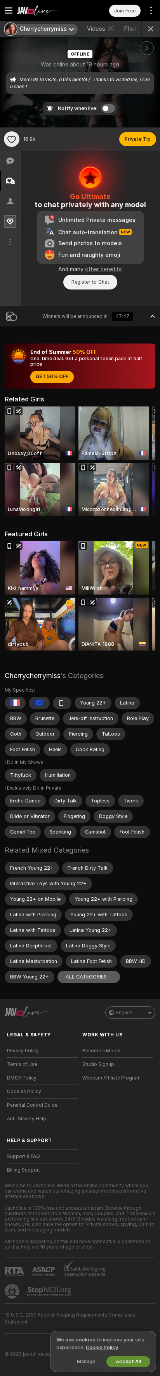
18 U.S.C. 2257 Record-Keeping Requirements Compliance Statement (70, 1318)
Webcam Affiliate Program (111, 1078)
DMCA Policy (22, 1078)
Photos (139, 28)
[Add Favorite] (11, 139)
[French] (15, 703)
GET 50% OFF (52, 376)
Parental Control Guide (32, 1105)
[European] (39, 703)
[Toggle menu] (8, 10)
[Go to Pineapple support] (13, 1291)
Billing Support (23, 1170)
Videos (101, 28)
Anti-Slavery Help (26, 1118)
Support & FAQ (23, 1156)
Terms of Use (22, 1064)
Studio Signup (98, 1064)
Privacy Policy (23, 1050)
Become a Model (101, 1050)
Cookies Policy (24, 1091)
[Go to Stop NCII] (50, 1291)
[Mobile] (62, 703)
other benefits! (104, 269)
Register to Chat (90, 282)
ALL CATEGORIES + (89, 977)
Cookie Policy (102, 1347)
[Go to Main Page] (48, 10)
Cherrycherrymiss (33, 675)
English (124, 1012)
